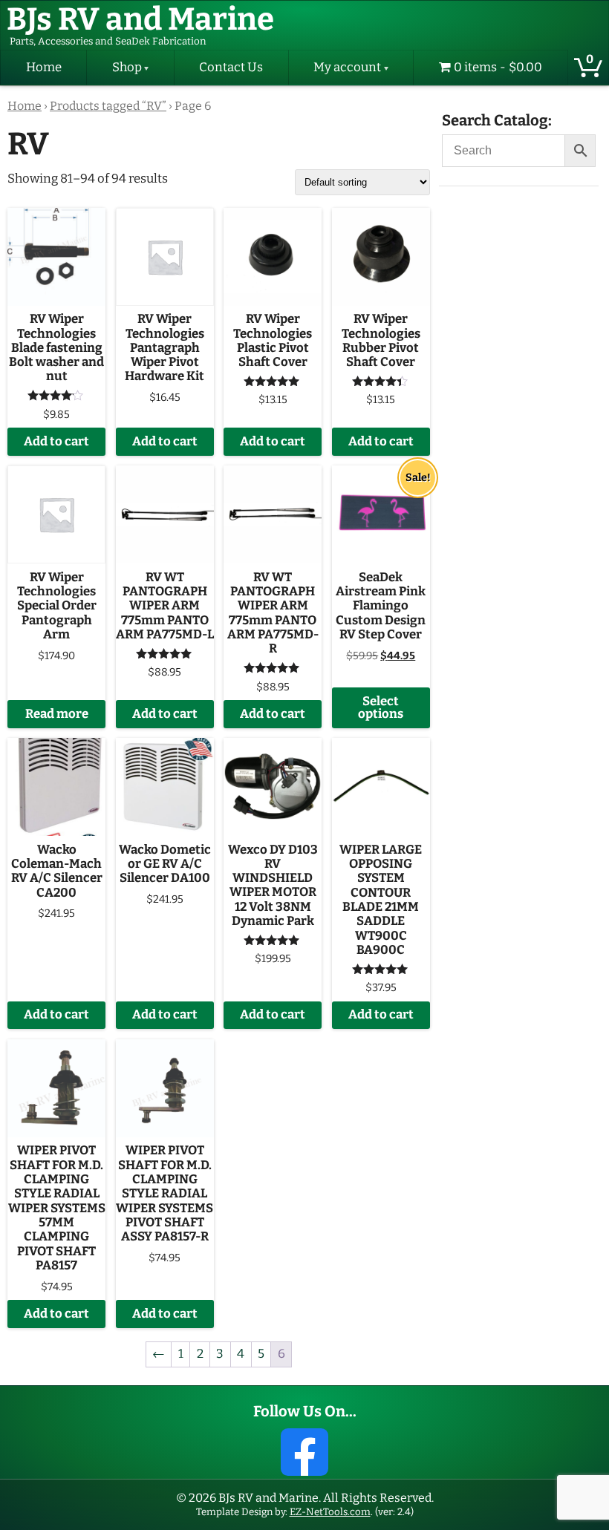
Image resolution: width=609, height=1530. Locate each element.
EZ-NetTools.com (330, 1511)
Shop (127, 67)
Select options (380, 707)
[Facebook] (304, 1452)
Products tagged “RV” (108, 106)
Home (44, 67)
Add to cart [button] (56, 441)
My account (347, 67)
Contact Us (231, 67)
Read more (56, 714)
